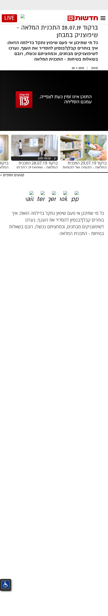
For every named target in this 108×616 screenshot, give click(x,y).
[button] (78, 194)
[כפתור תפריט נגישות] (5, 584)
